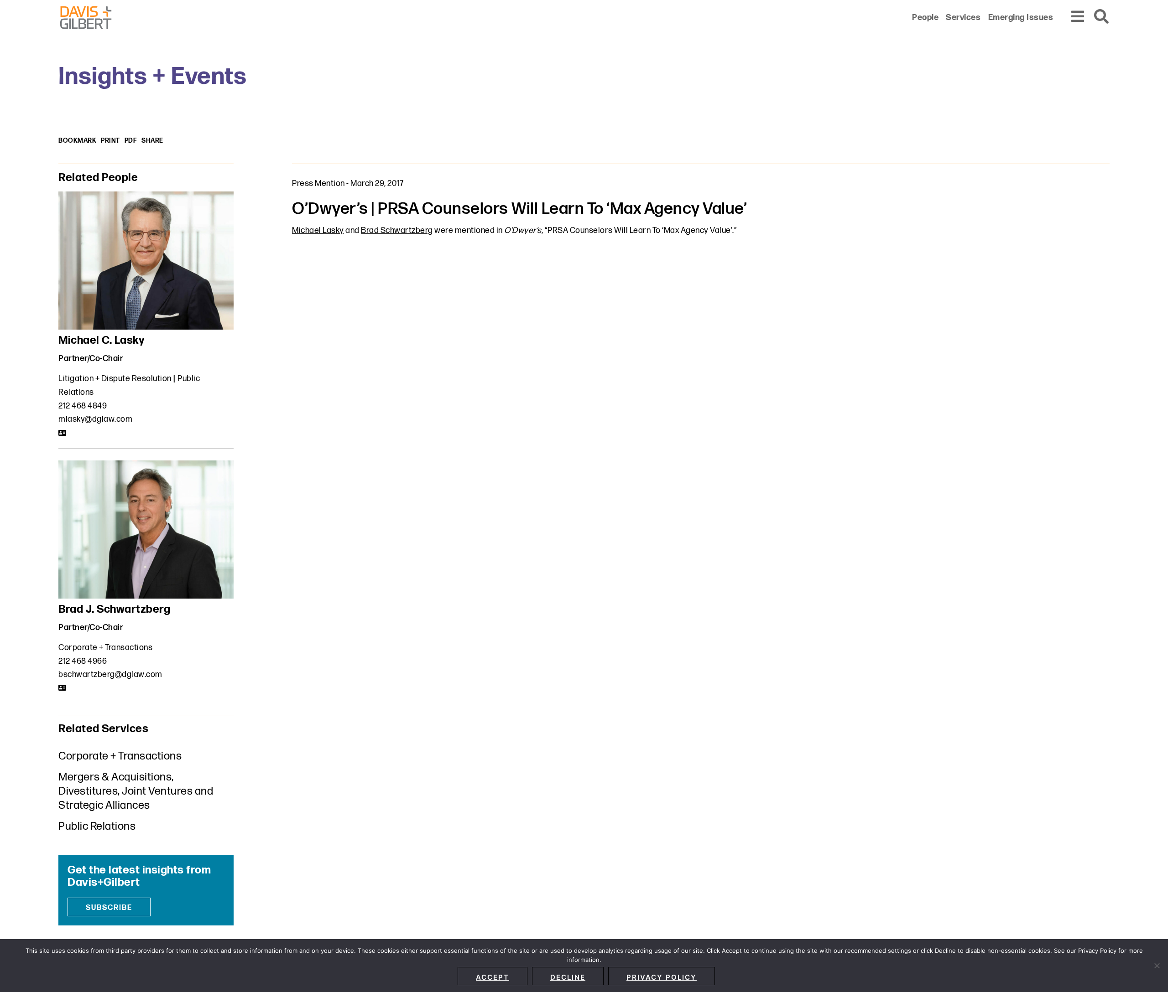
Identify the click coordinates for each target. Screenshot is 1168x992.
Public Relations (97, 826)
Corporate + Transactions (105, 647)
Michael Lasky (318, 230)
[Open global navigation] (1078, 17)
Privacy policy (661, 977)
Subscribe (109, 908)
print (110, 141)
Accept (492, 977)
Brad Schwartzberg (397, 230)
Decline (567, 977)
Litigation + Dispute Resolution (115, 378)
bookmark (77, 141)
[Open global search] (1102, 17)
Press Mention (318, 183)
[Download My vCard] (62, 433)
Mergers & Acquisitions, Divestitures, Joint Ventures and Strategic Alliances (135, 791)
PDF (131, 141)
